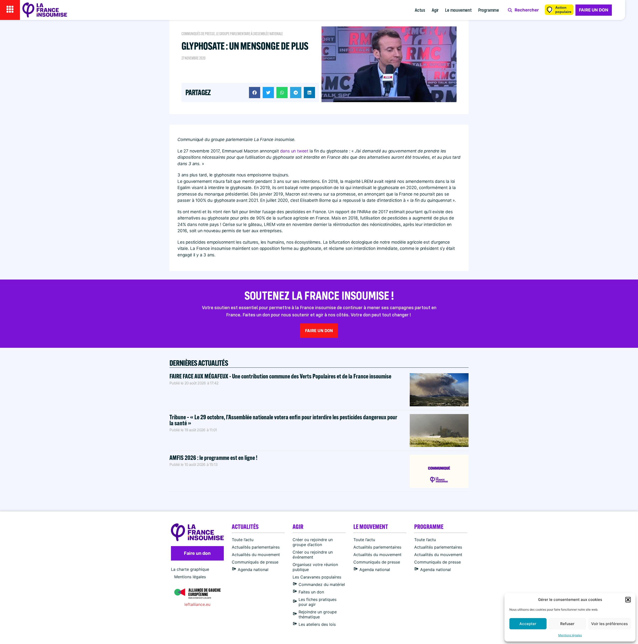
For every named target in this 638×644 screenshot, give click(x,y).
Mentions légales (570, 635)
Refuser (567, 623)
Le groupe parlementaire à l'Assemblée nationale (249, 33)
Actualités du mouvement (256, 554)
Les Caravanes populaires (317, 576)
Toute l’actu (242, 539)
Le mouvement (458, 10)
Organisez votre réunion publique (315, 567)
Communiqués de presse (198, 33)
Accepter (527, 623)
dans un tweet (294, 150)
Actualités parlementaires (256, 547)
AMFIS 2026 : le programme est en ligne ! (213, 457)
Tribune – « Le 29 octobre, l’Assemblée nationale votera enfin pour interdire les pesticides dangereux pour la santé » (283, 420)
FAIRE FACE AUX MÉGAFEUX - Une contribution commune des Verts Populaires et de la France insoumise (280, 376)
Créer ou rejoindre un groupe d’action (313, 542)
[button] (628, 599)
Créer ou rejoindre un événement (313, 555)
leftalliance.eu (197, 604)
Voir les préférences (609, 623)
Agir (435, 10)
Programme (488, 10)
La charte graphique (190, 569)
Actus (420, 10)
